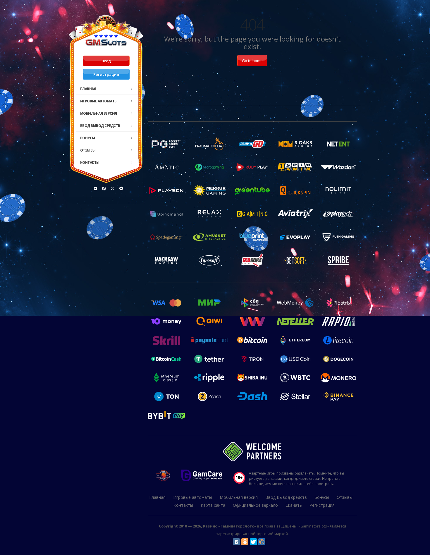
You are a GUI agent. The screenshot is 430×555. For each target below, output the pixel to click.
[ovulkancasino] (104, 188)
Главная (88, 88)
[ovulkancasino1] (96, 188)
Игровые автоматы (99, 101)
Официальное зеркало (255, 505)
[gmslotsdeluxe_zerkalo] (121, 188)
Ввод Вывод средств (100, 125)
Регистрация (106, 74)
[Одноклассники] (244, 541)
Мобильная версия (98, 113)
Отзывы (88, 150)
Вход (106, 60)
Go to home (252, 60)
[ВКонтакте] (236, 541)
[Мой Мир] (261, 541)
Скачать (293, 505)
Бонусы (87, 137)
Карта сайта (213, 505)
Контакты (89, 162)
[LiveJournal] (270, 541)
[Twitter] (253, 541)
